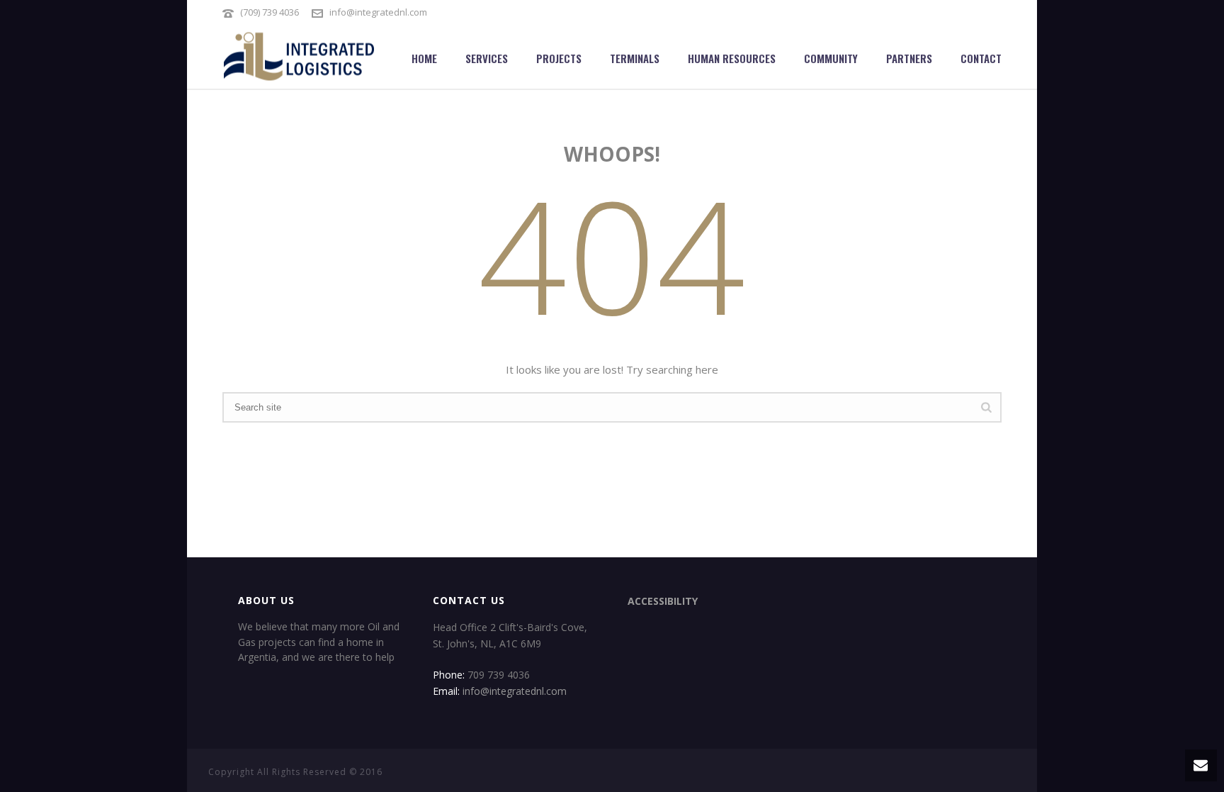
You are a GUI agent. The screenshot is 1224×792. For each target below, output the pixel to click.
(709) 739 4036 (269, 12)
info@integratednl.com (378, 12)
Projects (559, 58)
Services (486, 58)
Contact (981, 58)
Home (424, 58)
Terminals (634, 58)
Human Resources (732, 58)
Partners (909, 58)
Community (831, 58)
